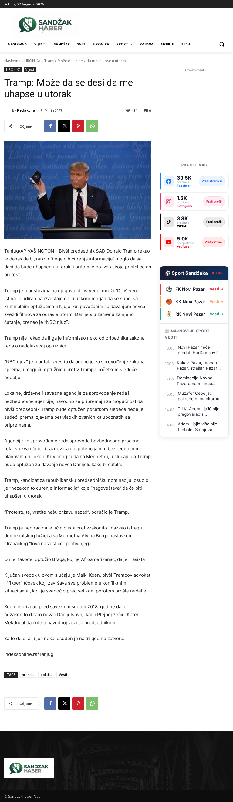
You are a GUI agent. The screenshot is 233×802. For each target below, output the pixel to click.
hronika (28, 674)
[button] (221, 44)
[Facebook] (50, 126)
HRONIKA (32, 60)
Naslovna (12, 60)
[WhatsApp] (92, 126)
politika (47, 674)
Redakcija (26, 110)
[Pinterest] (78, 126)
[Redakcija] (8, 110)
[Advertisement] (194, 103)
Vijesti (29, 69)
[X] (64, 126)
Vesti (63, 674)
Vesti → (217, 289)
